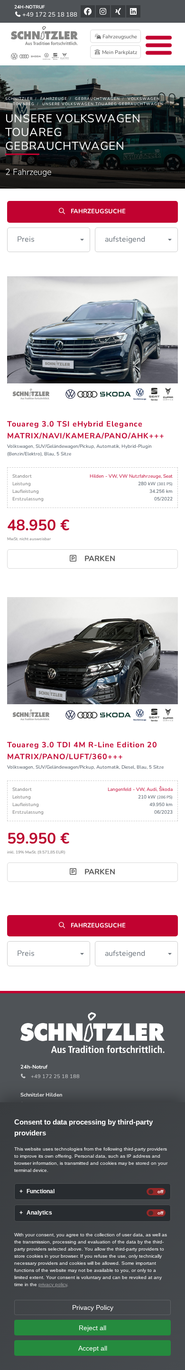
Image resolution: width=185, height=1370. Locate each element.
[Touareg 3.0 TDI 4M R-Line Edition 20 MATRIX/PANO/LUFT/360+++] (92, 660)
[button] (48, 239)
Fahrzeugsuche (119, 36)
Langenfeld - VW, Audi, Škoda (140, 789)
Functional (41, 1192)
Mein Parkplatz (119, 52)
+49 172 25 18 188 (49, 14)
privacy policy (52, 1284)
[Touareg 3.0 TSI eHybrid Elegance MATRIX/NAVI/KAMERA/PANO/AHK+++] (92, 339)
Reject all (92, 1328)
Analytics (39, 1213)
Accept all (92, 1348)
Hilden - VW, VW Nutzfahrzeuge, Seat (131, 476)
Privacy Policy (92, 1307)
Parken (99, 558)
